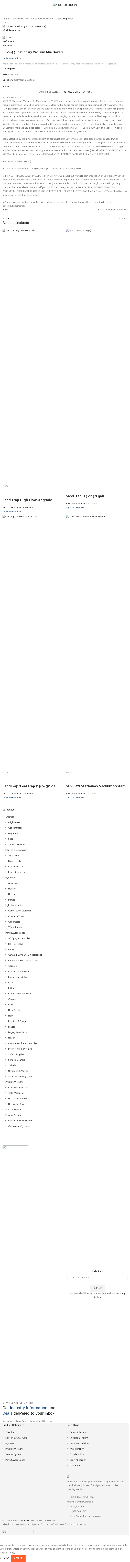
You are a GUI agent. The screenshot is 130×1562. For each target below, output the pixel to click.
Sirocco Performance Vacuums (18, 508)
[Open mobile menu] (4, 5)
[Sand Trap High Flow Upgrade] (33, 357)
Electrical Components (19, 972)
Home (6, 19)
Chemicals (10, 817)
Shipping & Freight (79, 1438)
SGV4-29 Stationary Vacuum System (96, 785)
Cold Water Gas (16, 1093)
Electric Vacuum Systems (20, 1121)
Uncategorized (13, 1110)
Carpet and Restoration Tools (23, 961)
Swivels (12, 1065)
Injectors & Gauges (17, 1021)
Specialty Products (17, 845)
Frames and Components (20, 994)
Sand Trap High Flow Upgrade (27, 499)
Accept (18, 1558)
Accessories (14, 883)
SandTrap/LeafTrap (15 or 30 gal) (30, 785)
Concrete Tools (16, 916)
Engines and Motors (18, 977)
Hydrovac (10, 878)
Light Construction (14, 905)
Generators (14, 922)
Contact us (75, 1466)
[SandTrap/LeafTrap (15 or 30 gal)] (33, 643)
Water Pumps (15, 927)
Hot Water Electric (17, 1099)
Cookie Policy (77, 1454)
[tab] (49, 92)
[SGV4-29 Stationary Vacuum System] (96, 643)
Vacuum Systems (13, 1115)
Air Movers (13, 856)
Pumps (11, 900)
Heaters (12, 889)
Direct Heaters (15, 861)
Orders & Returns (78, 1432)
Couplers (12, 966)
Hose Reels (13, 1010)
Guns (10, 1005)
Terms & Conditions (79, 1444)
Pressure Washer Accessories (22, 1043)
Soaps (11, 839)
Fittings (12, 988)
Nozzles (12, 894)
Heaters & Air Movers (16, 850)
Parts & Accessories (15, 933)
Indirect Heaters (16, 872)
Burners (12, 950)
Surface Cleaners (16, 1060)
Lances (11, 1027)
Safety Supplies (16, 1054)
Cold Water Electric (18, 1088)
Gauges (12, 999)
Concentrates (15, 828)
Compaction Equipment (20, 911)
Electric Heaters (16, 867)
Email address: (97, 1271)
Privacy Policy (77, 1449)
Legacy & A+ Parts (17, 1032)
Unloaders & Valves (18, 1071)
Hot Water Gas (16, 1104)
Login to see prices (12, 58)
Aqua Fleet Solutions (29, 1520)
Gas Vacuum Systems (18, 1126)
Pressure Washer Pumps (20, 1049)
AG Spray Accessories (19, 938)
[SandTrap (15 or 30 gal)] (96, 357)
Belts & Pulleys (15, 944)
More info (5, 1558)
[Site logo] (65, 5)
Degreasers (13, 834)
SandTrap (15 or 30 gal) (85, 495)
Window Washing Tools (20, 1077)
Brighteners (14, 822)
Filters (11, 983)
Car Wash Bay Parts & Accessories (25, 955)
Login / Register (78, 1460)
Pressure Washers (14, 1082)
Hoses (11, 1016)
